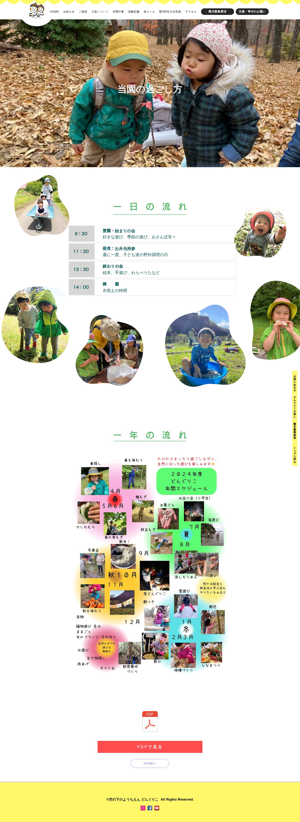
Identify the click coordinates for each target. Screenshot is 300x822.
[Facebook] (150, 808)
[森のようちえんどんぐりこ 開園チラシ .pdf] (150, 722)
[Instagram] (143, 808)
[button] (294, 383)
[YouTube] (156, 808)
